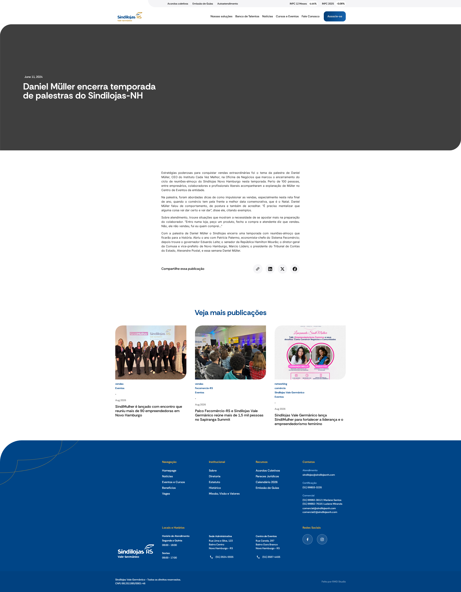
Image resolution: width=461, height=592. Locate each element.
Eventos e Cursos (173, 482)
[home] (129, 16)
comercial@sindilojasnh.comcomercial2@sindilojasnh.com (320, 510)
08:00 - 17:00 (169, 557)
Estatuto (214, 482)
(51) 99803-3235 (312, 487)
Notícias (267, 16)
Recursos (262, 462)
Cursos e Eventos (287, 16)
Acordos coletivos (177, 3)
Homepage (169, 470)
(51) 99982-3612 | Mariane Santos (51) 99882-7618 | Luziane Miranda (322, 501)
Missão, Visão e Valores (224, 493)
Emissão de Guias (203, 3)
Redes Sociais (312, 528)
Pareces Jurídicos (267, 476)
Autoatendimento (227, 3)
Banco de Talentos (247, 16)
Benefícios (169, 488)
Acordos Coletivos (268, 470)
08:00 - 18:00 (169, 545)
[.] (258, 269)
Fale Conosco (310, 16)
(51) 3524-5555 (224, 557)
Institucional (217, 462)
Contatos (309, 462)
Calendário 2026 (267, 482)
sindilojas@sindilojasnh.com (319, 474)
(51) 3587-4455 (271, 557)
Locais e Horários (173, 528)
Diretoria (214, 476)
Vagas (166, 493)
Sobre (213, 470)
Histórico (215, 488)
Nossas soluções (221, 16)
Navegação (169, 462)
